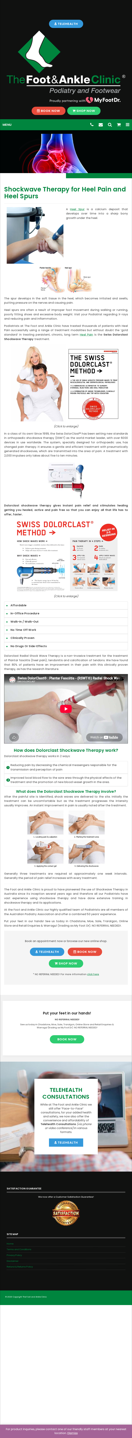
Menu (7, 124)
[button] (127, 124)
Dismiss (72, 1433)
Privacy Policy (14, 1255)
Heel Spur (77, 209)
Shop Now (85, 111)
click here (93, 974)
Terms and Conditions (19, 1249)
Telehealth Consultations (65, 1093)
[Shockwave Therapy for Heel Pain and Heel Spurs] (35, 235)
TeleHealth (67, 24)
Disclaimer (13, 1261)
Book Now (50, 111)
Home (10, 1243)
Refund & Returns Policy (20, 1266)
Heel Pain (86, 335)
